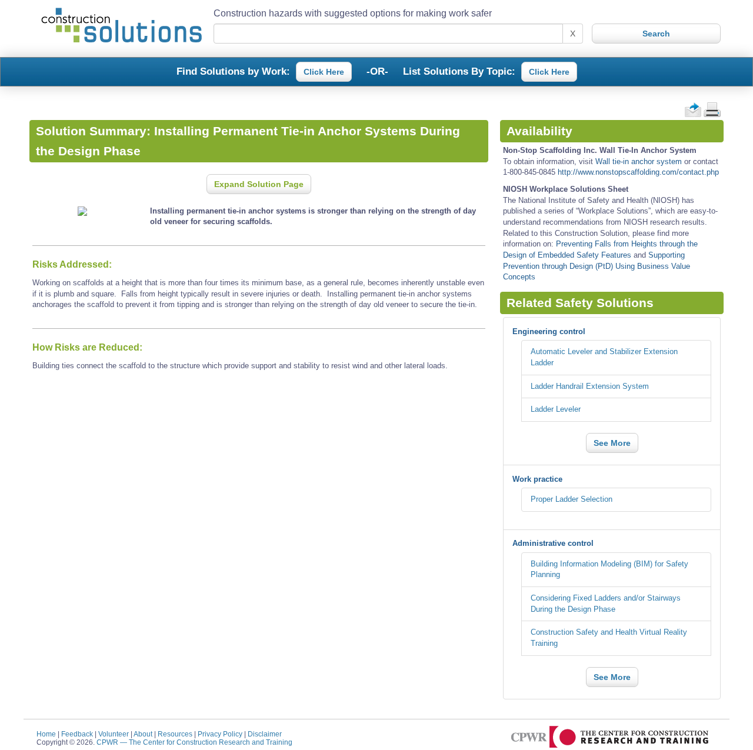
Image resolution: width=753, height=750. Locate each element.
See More (612, 443)
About (143, 734)
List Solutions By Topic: (459, 70)
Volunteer (113, 734)
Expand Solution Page (259, 184)
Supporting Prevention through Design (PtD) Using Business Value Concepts (596, 266)
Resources (175, 734)
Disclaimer (265, 734)
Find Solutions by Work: (233, 70)
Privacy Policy (220, 734)
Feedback (77, 734)
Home (46, 734)
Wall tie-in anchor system (638, 161)
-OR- (377, 70)
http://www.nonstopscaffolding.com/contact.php (638, 172)
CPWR (194, 742)
